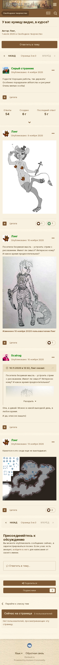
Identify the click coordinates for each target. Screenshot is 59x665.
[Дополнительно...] (53, 70)
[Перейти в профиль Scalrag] (6, 357)
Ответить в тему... (19, 565)
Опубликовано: (27, 72)
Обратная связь (35, 653)
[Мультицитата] (5, 97)
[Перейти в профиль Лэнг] (6, 133)
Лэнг (12, 30)
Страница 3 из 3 (29, 56)
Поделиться (30, 583)
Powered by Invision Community (29, 660)
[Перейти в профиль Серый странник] (6, 70)
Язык (18, 653)
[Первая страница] (4, 55)
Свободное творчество (30, 34)
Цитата (13, 97)
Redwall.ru (30, 657)
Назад (12, 56)
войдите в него (21, 549)
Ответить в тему (29, 44)
